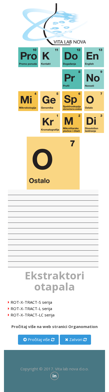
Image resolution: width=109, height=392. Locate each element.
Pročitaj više (38, 339)
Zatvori (75, 339)
